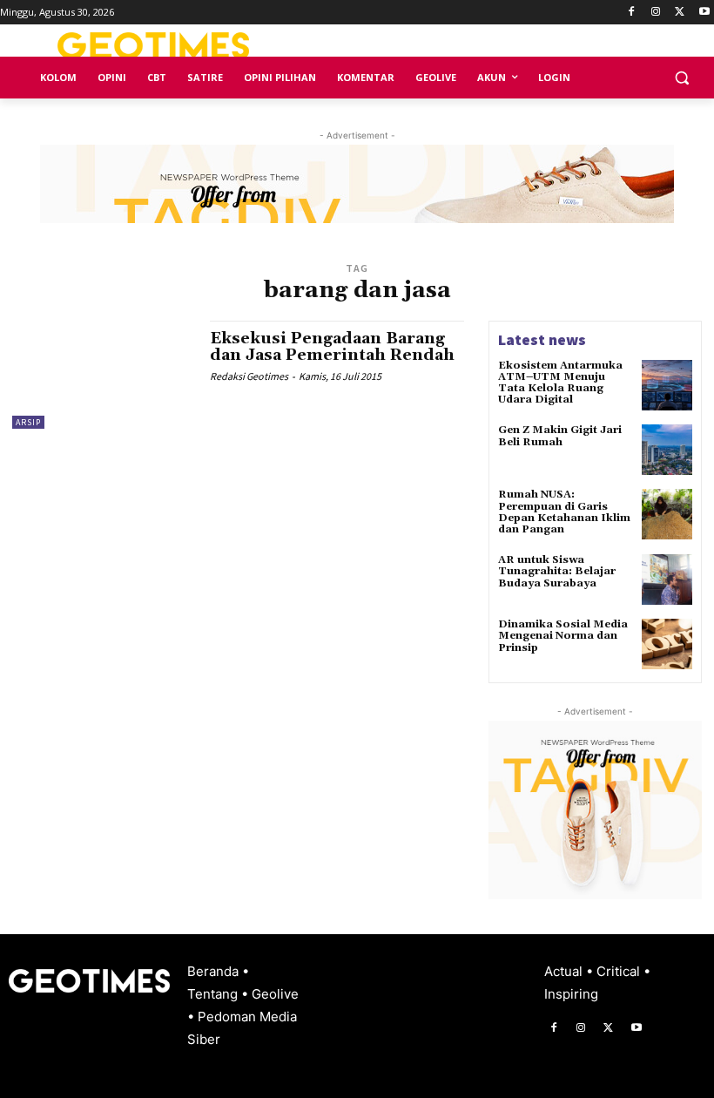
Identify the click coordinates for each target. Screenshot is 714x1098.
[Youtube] (704, 13)
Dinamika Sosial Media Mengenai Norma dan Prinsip (563, 636)
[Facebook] (632, 13)
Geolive (275, 994)
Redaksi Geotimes (249, 376)
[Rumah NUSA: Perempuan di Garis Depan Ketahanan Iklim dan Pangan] (667, 514)
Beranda (214, 971)
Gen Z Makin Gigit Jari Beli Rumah (560, 436)
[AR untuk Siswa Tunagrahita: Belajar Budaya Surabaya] (667, 579)
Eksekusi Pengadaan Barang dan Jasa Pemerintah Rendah (332, 347)
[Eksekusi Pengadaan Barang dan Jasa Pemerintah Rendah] (102, 375)
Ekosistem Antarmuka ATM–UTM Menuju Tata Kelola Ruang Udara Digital (560, 383)
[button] (681, 78)
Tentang (214, 994)
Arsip (28, 422)
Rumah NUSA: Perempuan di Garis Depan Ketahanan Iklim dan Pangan (564, 512)
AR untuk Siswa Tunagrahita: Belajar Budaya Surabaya (557, 571)
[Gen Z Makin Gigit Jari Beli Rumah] (667, 449)
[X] (680, 13)
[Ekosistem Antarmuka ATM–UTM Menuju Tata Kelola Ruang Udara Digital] (667, 385)
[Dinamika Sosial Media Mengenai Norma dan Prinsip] (667, 644)
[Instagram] (656, 13)
